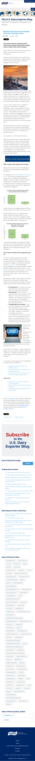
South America (20, 666)
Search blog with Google (11, 460)
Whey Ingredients (19, 691)
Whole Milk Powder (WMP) (13, 698)
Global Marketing (11, 621)
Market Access (8, 417)
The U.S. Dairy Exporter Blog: (17, 19)
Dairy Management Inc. (12, 589)
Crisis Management (11, 579)
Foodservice (10, 611)
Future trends (10, 614)
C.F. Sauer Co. (12, 264)
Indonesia (19, 624)
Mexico (9, 637)
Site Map (17, 751)
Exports (24, 602)
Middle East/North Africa (13, 643)
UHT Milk (9, 688)
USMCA (18, 688)
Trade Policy (20, 685)
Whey (8, 691)
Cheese (21, 570)
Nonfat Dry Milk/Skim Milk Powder (15, 653)
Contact (17, 740)
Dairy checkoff (18, 583)
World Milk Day (23, 701)
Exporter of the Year (11, 602)
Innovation (9, 627)
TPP (28, 678)
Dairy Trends (23, 592)
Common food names (21, 573)
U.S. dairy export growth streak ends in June (18, 475)
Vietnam (27, 688)
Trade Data (9, 685)
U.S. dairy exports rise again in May (15, 484)
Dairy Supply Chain (11, 592)
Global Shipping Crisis (25, 621)
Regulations (18, 659)
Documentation (10, 595)
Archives (9, 715)
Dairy (8, 583)
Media (17, 743)
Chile (29, 570)
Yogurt (8, 704)
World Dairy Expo (11, 701)
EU (20, 595)
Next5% (20, 650)
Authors (6, 720)
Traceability (9, 682)
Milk (25, 643)
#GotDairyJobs (10, 560)
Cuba (22, 579)
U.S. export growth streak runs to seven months (19, 491)
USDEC (6, 36)
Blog (25, 563)
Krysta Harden (10, 630)
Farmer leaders (10, 605)
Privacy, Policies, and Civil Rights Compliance (17, 746)
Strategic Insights (11, 672)
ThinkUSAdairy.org (29, 1)
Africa (8, 563)
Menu (33, 8)
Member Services (26, 634)
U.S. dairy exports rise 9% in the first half (17, 472)
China (8, 573)
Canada (17, 567)
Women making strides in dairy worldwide (17, 477)
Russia (22, 662)
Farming (21, 605)
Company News (11, 576)
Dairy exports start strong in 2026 (15, 533)
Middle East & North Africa (13, 640)
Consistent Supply (24, 576)
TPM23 (20, 678)
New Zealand (10, 650)
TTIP (29, 685)
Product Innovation (21, 656)
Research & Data (19, 417)
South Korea (10, 669)
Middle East (18, 637)
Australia (17, 563)
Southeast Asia (21, 669)
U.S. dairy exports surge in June (14, 518)
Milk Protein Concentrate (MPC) (14, 646)
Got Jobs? (9, 624)
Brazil (8, 567)
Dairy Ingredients (11, 586)
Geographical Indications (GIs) (14, 618)
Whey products (10, 694)
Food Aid (9, 608)
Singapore (9, 666)
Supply (21, 672)
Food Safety (19, 608)
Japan (19, 627)
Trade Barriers (21, 682)
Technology (21, 675)
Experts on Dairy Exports (12, 599)
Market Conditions (12, 634)
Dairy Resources (26, 589)
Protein (8, 659)
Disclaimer (17, 748)
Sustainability (10, 675)
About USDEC (22, 560)
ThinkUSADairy (10, 678)
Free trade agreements (23, 611)
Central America (10, 570)
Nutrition (9, 656)
